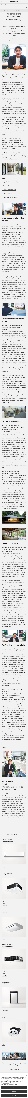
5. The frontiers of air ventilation (10, 197)
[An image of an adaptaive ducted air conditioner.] (14, 959)
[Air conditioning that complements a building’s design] (14, 23)
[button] (14, 1069)
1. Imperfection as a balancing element (12, 182)
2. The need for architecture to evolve (12, 186)
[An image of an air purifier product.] (14, 997)
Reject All (14, 1091)
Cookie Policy (14, 1084)
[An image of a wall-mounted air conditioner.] (14, 854)
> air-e (3, 1044)
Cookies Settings (14, 1087)
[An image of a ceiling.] (14, 927)
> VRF (3, 903)
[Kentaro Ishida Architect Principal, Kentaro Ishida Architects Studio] (14, 764)
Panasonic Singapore (5, 4)
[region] (14, 1085)
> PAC (3, 901)
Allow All (14, 1095)
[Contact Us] (14, 1053)
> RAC (3, 867)
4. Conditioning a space (8, 193)
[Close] (26, 1075)
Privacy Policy (6, 1084)
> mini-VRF (4, 905)
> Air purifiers (5, 1010)
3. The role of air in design (9, 189)
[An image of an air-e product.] (14, 1032)
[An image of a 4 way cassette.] (14, 888)
